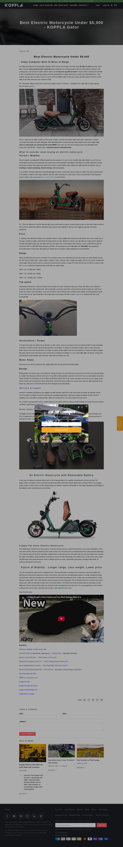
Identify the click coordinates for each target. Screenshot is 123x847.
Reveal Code (61, 430)
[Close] (86, 406)
